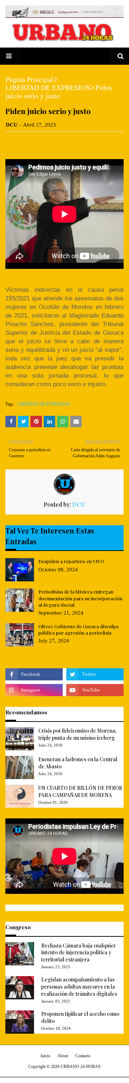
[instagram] (34, 690)
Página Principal (29, 79)
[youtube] (95, 690)
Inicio (45, 1055)
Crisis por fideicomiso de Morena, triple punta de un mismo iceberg (77, 734)
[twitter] (95, 674)
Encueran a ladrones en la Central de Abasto (77, 763)
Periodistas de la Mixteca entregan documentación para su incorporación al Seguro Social (80, 598)
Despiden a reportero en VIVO (71, 561)
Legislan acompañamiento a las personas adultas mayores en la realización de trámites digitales (79, 986)
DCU (12, 125)
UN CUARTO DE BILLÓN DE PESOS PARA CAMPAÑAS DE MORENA (80, 791)
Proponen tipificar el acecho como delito (80, 1017)
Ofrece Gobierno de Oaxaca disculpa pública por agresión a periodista (78, 629)
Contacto (82, 1055)
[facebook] (34, 674)
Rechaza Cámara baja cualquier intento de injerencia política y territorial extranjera (78, 952)
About (62, 1055)
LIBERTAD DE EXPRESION (48, 88)
